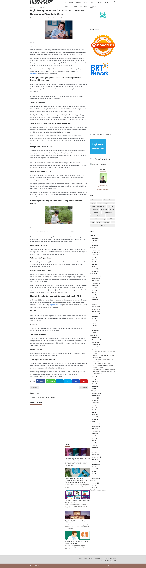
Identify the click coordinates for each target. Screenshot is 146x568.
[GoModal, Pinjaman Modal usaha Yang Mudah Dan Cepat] (77, 498)
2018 (92, 473)
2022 (93, 335)
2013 (92, 485)
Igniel (114, 565)
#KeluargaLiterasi (96, 200)
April (94, 240)
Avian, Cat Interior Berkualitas (101, 363)
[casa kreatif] (101, 134)
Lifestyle (93, 6)
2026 (92, 236)
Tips (65, 2)
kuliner (91, 2)
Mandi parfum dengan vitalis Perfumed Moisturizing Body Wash (77, 459)
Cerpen (106, 203)
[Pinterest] (84, 381)
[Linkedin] (76, 381)
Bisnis (85, 2)
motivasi (110, 215)
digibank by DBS (55, 305)
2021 (93, 391)
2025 (93, 247)
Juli (94, 257)
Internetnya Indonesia (98, 206)
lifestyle (96, 212)
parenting (102, 219)
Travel (106, 2)
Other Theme (83, 6)
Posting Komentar (58, 17)
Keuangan (78, 2)
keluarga (111, 206)
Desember (96, 250)
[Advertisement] (103, 105)
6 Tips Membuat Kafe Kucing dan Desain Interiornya (104, 352)
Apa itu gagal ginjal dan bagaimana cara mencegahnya (76, 542)
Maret (94, 243)
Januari (95, 271)
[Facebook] (101, 560)
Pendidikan (111, 219)
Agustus (95, 238)
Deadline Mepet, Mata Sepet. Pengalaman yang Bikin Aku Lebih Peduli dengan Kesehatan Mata (76, 480)
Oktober (95, 280)
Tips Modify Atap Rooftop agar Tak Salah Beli (103, 360)
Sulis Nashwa (103, 185)
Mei (94, 262)
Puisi (93, 222)
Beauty (71, 2)
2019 (93, 452)
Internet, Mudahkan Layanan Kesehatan (104, 369)
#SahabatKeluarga (109, 200)
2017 (92, 480)
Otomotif (74, 6)
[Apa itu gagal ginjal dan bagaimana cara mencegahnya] (77, 539)
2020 (93, 421)
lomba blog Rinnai (98, 215)
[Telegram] (60, 381)
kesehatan (99, 2)
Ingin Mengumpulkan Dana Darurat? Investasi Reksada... (103, 366)
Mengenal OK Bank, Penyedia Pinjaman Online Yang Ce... (104, 372)
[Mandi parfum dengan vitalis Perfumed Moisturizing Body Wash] (77, 456)
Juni (94, 259)
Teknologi (66, 6)
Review (99, 222)
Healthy (112, 203)
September (96, 252)
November (96, 278)
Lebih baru (34, 387)
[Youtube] (115, 560)
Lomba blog (108, 212)
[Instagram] (111, 560)
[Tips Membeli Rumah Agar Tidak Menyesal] (77, 519)
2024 (93, 273)
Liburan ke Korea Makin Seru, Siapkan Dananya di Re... (103, 356)
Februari (95, 245)
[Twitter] (68, 381)
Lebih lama (83, 387)
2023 (93, 304)
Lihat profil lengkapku (103, 189)
